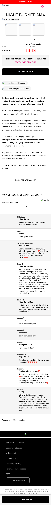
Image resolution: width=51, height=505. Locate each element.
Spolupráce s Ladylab (14, 448)
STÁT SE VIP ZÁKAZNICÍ (25, 62)
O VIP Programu (12, 458)
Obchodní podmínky (13, 464)
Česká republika (19, 480)
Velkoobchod (11, 453)
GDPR (8, 474)
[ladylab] (12, 8)
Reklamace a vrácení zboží (16, 469)
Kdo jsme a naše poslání (15, 443)
